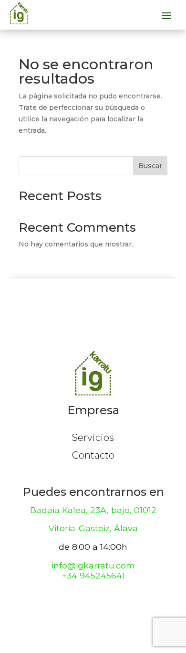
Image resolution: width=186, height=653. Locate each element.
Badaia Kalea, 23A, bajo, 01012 (93, 510)
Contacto (93, 455)
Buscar (150, 165)
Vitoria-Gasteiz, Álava (93, 528)
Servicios (93, 437)
